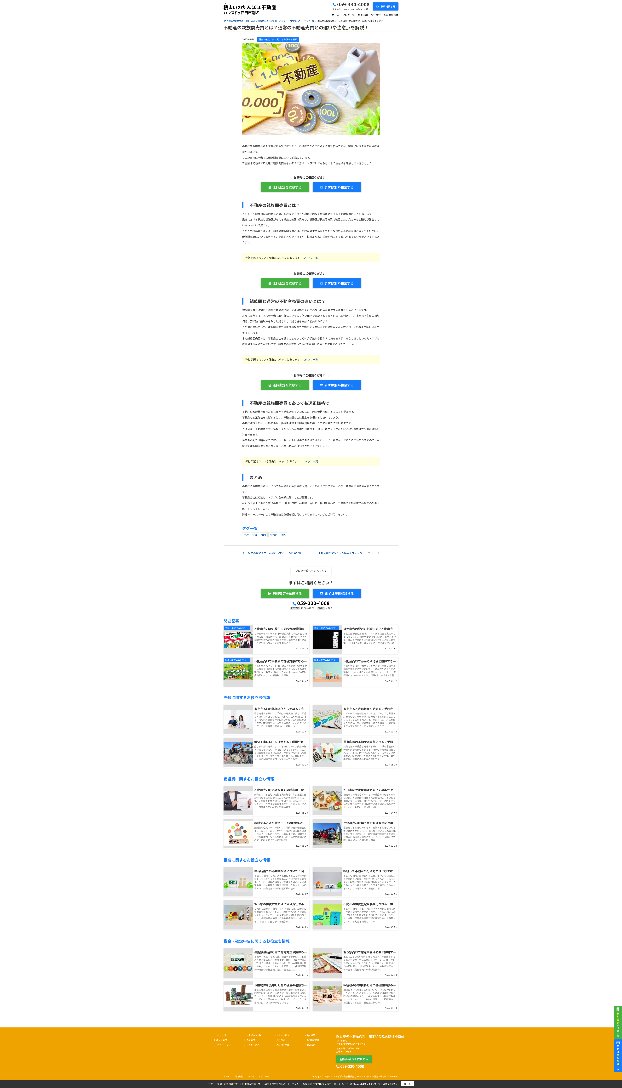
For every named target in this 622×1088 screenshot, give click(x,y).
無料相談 (280, 1039)
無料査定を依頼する (287, 187)
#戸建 (254, 534)
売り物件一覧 (282, 1044)
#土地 (263, 534)
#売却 (246, 534)
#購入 (283, 534)
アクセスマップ (223, 1044)
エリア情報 (221, 1039)
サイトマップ (252, 1044)
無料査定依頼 (391, 15)
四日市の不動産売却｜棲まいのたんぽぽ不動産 (370, 1036)
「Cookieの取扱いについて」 (365, 1083)
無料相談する (387, 6)
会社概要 (376, 15)
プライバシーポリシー (258, 1076)
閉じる (407, 1083)
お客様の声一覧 (253, 1035)
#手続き (273, 534)
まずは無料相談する (339, 187)
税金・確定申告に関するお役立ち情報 (278, 39)
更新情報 (250, 1039)
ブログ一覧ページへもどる (311, 570)
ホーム (335, 15)
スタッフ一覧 (310, 258)
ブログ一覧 (349, 15)
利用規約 (239, 1076)
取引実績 (363, 15)
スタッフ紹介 (282, 1035)
